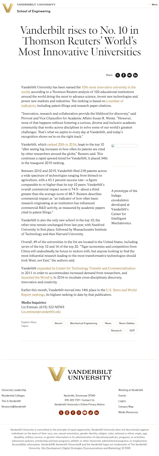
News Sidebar (127, 323)
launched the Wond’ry (37, 277)
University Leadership (14, 390)
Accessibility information (26, 444)
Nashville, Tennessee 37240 (79, 396)
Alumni (58, 323)
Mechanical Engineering (83, 323)
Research (116, 331)
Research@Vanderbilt (14, 407)
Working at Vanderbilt (130, 390)
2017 (132, 331)
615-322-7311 (72, 400)
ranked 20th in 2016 (61, 144)
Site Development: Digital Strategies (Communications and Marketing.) (81, 448)
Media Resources (128, 412)
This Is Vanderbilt (11, 401)
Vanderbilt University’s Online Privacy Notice (80, 404)
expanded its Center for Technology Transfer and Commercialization (86, 268)
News (108, 323)
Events (122, 396)
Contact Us (88, 400)
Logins (122, 401)
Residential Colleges (13, 396)
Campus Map (125, 407)
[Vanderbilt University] (79, 374)
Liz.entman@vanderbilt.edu (41, 312)
